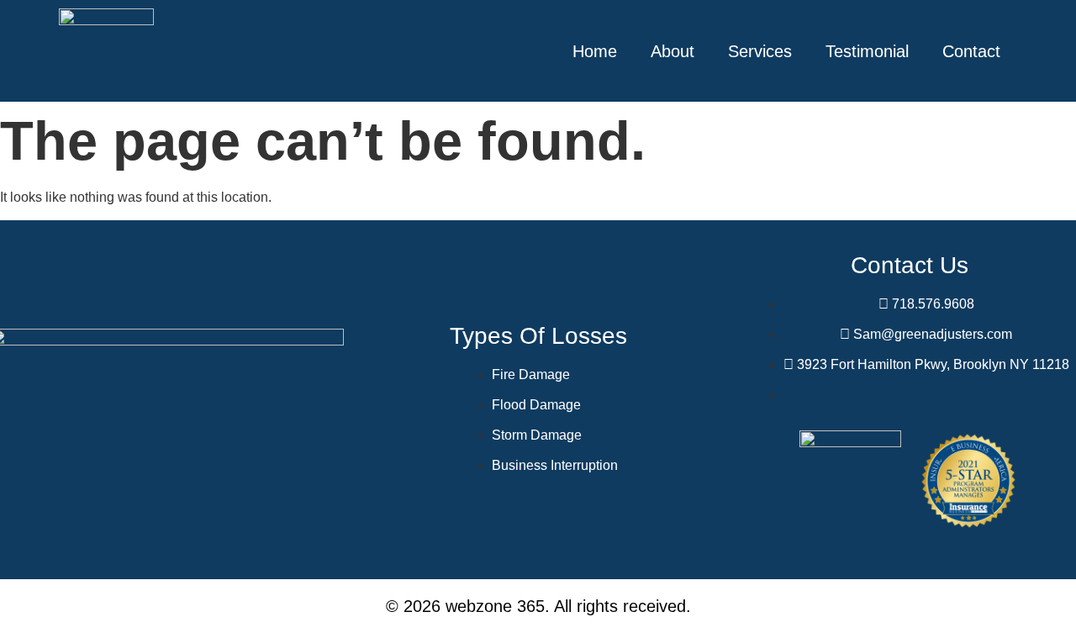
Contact (971, 51)
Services (760, 51)
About (672, 51)
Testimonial (867, 51)
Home (594, 51)
